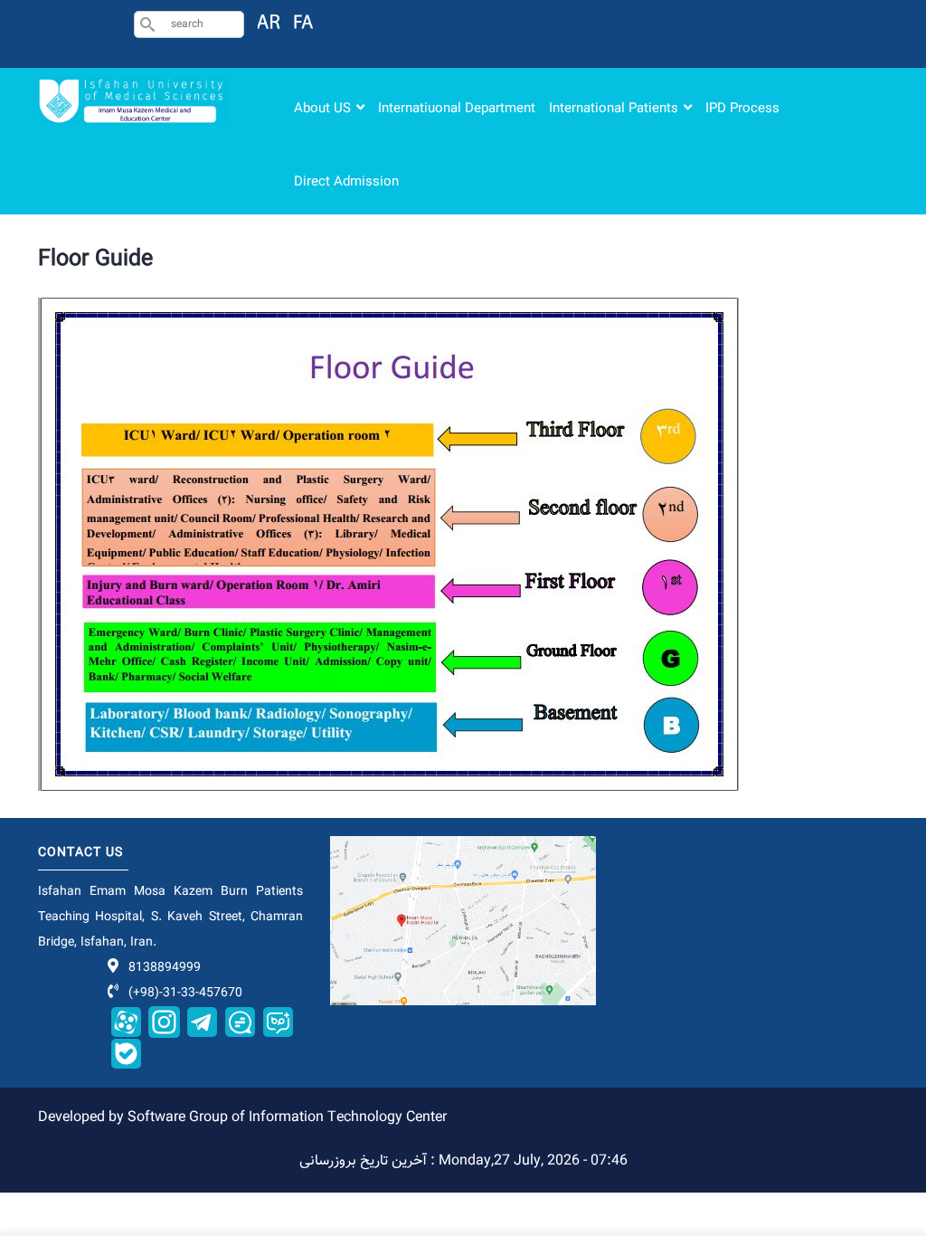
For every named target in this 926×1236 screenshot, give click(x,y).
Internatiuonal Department (456, 109)
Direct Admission (346, 182)
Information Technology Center (348, 1118)
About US (324, 109)
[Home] (134, 101)
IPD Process (742, 109)
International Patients (615, 109)
